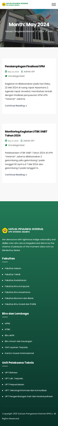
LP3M (7, 329)
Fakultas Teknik (12, 274)
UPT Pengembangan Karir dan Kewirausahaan (29, 396)
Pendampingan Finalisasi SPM (25, 66)
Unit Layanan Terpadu (16, 347)
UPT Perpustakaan (14, 384)
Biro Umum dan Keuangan (18, 341)
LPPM (7, 323)
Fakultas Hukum (13, 268)
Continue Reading (15, 105)
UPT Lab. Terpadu (14, 378)
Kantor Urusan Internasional (19, 353)
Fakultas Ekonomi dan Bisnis (19, 298)
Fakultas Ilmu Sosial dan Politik (20, 304)
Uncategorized (16, 76)
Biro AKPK (9, 335)
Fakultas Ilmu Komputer (17, 286)
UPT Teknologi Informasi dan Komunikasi (26, 390)
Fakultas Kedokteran (15, 280)
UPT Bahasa (11, 372)
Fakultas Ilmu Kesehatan (17, 292)
